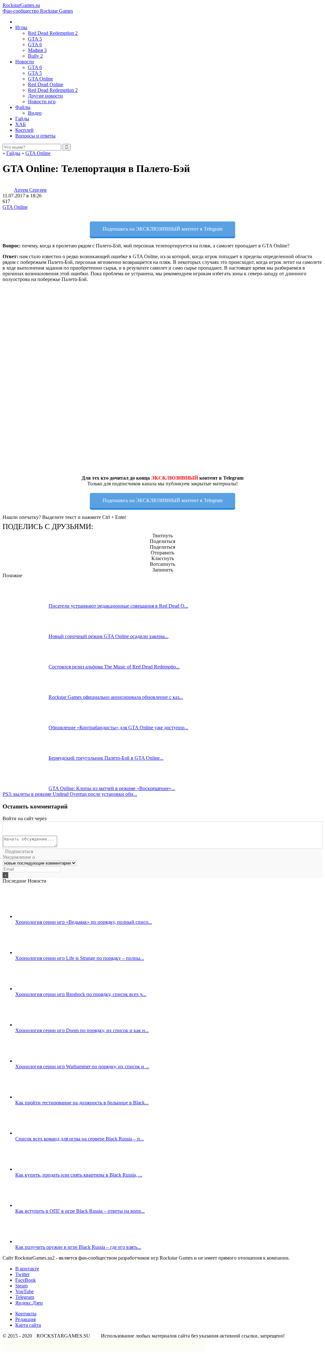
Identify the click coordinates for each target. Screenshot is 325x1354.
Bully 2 (35, 56)
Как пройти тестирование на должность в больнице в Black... (82, 1102)
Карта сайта (28, 1325)
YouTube (24, 1291)
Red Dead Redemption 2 (53, 33)
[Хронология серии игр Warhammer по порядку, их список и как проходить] (38, 1060)
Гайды (22, 118)
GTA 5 (35, 39)
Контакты (25, 1313)
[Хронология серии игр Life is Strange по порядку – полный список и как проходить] (38, 952)
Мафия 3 (37, 50)
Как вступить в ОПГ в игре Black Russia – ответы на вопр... (80, 1211)
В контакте (27, 1268)
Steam (21, 1285)
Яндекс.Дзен (29, 1303)
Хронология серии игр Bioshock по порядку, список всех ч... (80, 994)
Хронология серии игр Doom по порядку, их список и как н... (82, 1030)
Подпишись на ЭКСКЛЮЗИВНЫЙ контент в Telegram (162, 229)
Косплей (24, 130)
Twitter (22, 1274)
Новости (24, 61)
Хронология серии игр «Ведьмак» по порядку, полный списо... (83, 922)
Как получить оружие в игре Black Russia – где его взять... (78, 1247)
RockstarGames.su (38, 8)
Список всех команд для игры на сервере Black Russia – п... (79, 1138)
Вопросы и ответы (35, 135)
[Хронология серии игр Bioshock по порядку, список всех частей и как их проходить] (38, 988)
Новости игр (42, 101)
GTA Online (40, 78)
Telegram (24, 1297)
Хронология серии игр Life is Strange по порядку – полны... (79, 958)
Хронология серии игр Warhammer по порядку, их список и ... (82, 1066)
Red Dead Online (45, 84)
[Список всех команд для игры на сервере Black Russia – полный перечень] (38, 1133)
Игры (21, 27)
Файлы (22, 107)
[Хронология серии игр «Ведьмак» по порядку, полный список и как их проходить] (38, 916)
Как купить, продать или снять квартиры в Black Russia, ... (78, 1175)
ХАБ (20, 124)
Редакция (25, 1319)
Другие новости (45, 96)
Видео (35, 113)
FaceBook (25, 1280)
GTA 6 (35, 44)
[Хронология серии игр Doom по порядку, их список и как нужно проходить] (38, 1024)
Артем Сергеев (30, 190)
